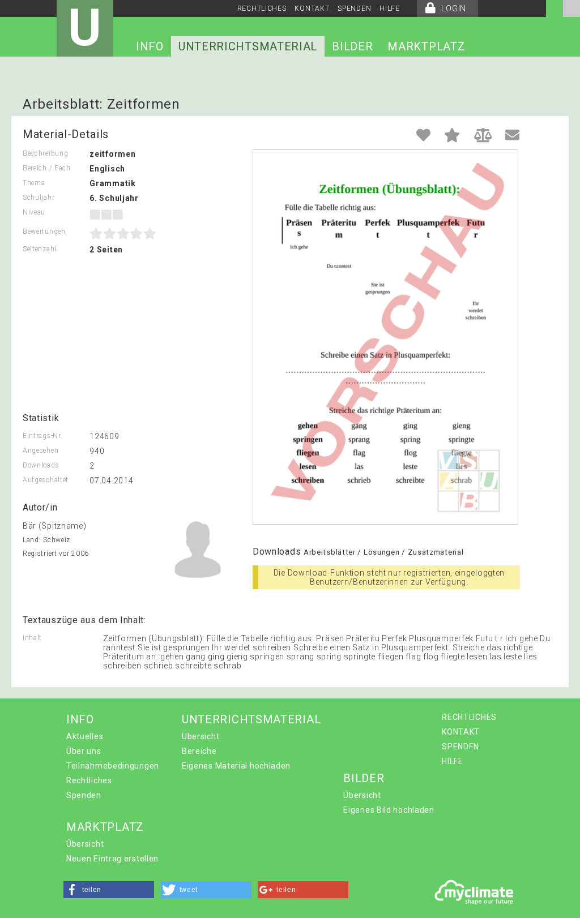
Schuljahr (38, 197)
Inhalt (32, 638)
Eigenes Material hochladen (236, 765)
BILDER (352, 46)
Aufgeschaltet (46, 480)
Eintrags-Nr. (42, 436)
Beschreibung (45, 153)
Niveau (34, 212)
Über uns (83, 751)
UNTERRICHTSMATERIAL (247, 46)
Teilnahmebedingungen (112, 765)
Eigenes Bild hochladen (388, 809)
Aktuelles (84, 736)
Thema (34, 183)
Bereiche (199, 751)
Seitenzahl (40, 249)
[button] (108, 889)
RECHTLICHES (262, 8)
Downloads (41, 465)
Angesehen (40, 450)
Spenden (83, 795)
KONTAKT (312, 8)
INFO (150, 46)
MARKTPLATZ (426, 46)
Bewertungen (44, 231)
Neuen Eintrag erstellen (112, 858)
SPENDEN (354, 8)
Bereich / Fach (47, 168)
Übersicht (200, 736)
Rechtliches (89, 780)
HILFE (389, 8)
